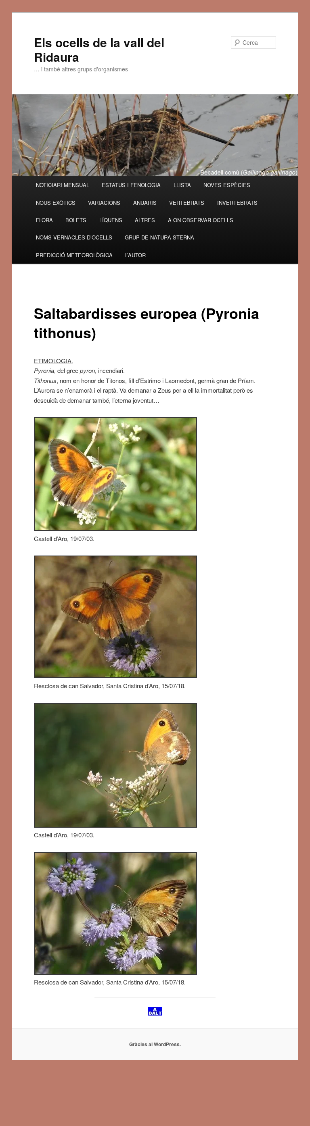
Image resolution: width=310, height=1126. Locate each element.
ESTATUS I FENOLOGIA (131, 185)
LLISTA (182, 185)
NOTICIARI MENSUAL (62, 185)
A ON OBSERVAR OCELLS (200, 220)
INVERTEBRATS (237, 202)
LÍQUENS (110, 220)
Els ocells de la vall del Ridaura (99, 49)
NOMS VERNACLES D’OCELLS (74, 237)
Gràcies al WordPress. (155, 1044)
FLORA (44, 220)
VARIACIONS (104, 202)
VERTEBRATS (186, 202)
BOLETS (75, 220)
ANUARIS (145, 202)
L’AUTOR (135, 255)
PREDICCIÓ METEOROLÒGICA (74, 255)
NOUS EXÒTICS (55, 202)
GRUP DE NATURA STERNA (159, 237)
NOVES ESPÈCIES (226, 185)
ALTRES (145, 220)
